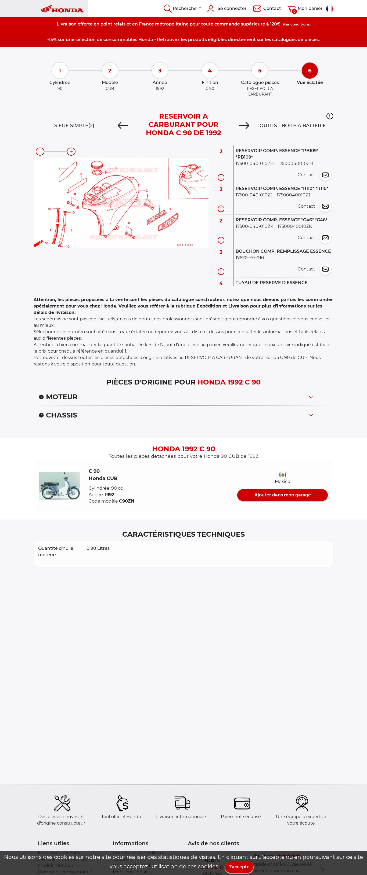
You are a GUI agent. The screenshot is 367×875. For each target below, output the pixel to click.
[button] (329, 116)
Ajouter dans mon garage (282, 494)
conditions (300, 24)
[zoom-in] (71, 152)
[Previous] (123, 125)
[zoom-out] (40, 152)
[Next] (244, 125)
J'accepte (239, 866)
